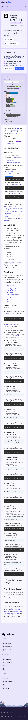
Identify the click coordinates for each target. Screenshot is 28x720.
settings (7, 184)
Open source (10, 39)
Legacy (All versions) (18, 174)
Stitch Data (10, 143)
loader (16, 133)
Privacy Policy (16, 710)
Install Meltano (10, 160)
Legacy (9, 79)
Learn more (8, 68)
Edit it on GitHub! (8, 598)
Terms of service (6, 710)
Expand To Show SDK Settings (11, 306)
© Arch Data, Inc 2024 (7, 712)
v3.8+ (5, 79)
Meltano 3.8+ (9, 174)
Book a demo (19, 68)
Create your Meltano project (14, 162)
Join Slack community (12, 43)
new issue (15, 611)
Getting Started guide (10, 206)
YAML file (17, 336)
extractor (17, 128)
